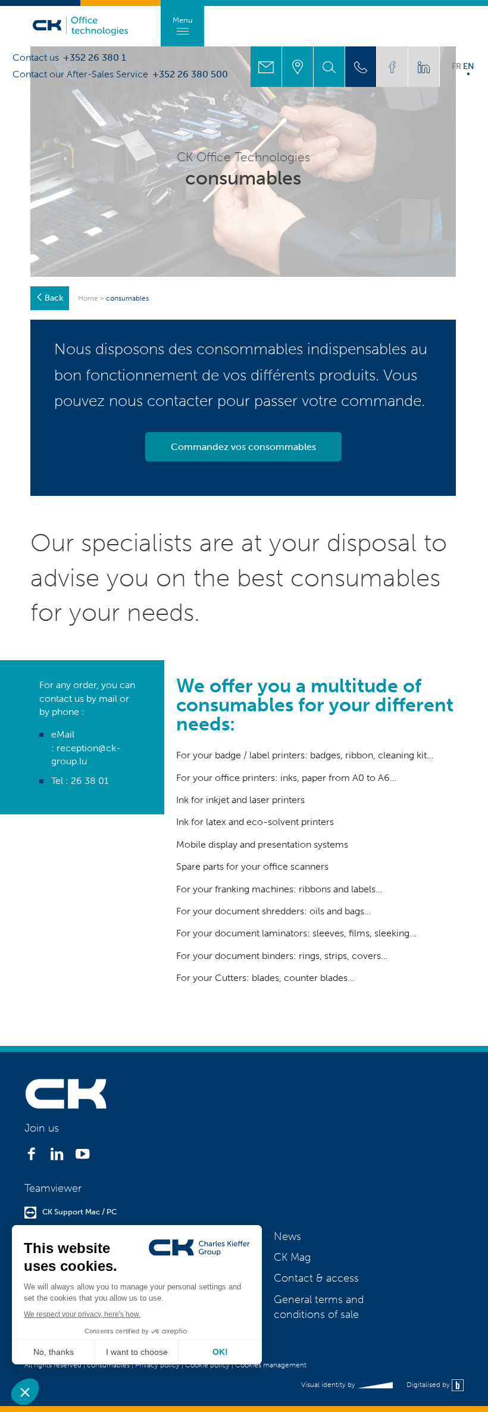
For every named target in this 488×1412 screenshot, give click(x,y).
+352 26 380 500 (190, 74)
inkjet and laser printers (255, 799)
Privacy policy (157, 1365)
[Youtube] (82, 1157)
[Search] (329, 66)
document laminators (261, 933)
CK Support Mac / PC (79, 1211)
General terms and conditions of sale (319, 1307)
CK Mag (292, 1257)
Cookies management (270, 1365)
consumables (108, 1365)
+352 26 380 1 (94, 57)
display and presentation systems (278, 844)
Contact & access (316, 1278)
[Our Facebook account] (392, 66)
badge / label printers (258, 755)
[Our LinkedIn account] (423, 66)
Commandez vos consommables (243, 446)
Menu (183, 19)
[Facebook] (31, 1157)
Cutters (230, 977)
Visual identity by (329, 1384)
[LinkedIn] (57, 1157)
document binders (254, 955)
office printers (245, 777)
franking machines (254, 889)
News (287, 1236)
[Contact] (266, 66)
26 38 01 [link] (89, 780)
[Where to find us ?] (297, 66)
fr (456, 66)
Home (88, 298)
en (468, 66)
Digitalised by (429, 1384)
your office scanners (285, 866)
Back (54, 298)
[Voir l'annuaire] (360, 66)
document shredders (259, 911)
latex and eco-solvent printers (270, 821)
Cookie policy (207, 1365)
